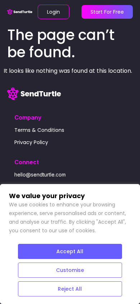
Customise (70, 270)
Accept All (69, 251)
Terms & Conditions (39, 130)
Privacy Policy (31, 142)
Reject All (70, 288)
